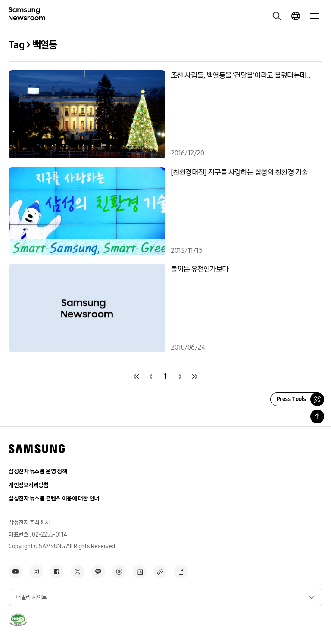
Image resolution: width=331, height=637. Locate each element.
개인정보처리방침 (29, 485)
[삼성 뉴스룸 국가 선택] (295, 16)
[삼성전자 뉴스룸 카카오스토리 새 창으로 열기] (98, 571)
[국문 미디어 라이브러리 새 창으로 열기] (140, 571)
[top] (317, 416)
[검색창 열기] (276, 16)
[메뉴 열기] (314, 16)
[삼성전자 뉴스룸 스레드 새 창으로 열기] (119, 571)
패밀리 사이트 (31, 597)
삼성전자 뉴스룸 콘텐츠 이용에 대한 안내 (54, 498)
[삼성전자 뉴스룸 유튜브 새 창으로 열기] (15, 571)
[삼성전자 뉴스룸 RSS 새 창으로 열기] (160, 571)
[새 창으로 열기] (18, 620)
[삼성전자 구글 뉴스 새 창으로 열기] (181, 571)
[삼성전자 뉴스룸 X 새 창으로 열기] (77, 571)
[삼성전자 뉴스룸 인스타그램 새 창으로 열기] (36, 571)
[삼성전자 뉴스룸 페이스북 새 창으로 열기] (57, 571)
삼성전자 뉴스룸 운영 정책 (38, 471)
